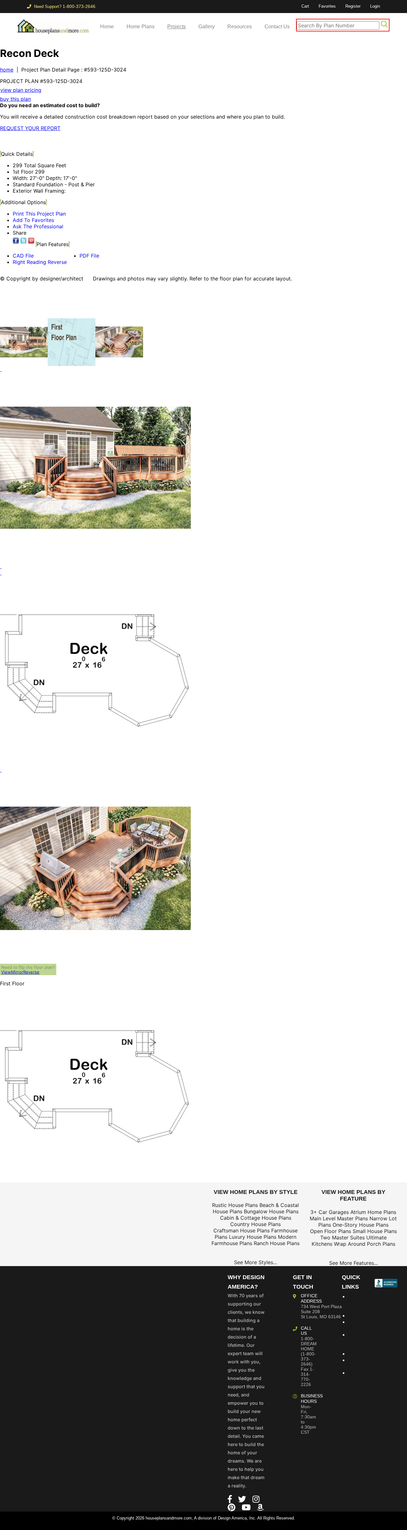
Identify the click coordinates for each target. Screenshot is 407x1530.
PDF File (89, 255)
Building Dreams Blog (357, 1302)
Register (353, 6)
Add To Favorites (33, 220)
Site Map (353, 1363)
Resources (239, 26)
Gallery (206, 26)
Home (107, 26)
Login (375, 6)
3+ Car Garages (329, 1212)
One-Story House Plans (361, 1225)
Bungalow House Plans (271, 1211)
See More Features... (353, 1263)
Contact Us (277, 26)
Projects (176, 26)
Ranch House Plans (277, 1243)
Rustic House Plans (235, 1205)
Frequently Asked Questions (361, 1340)
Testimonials (363, 1353)
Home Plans (141, 26)
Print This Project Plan (39, 213)
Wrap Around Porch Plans (364, 1244)
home (6, 69)
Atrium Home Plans (373, 1212)
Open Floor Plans (330, 1231)
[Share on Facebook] (16, 241)
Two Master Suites (342, 1237)
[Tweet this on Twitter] (23, 241)
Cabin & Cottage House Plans (255, 1218)
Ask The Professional (38, 226)
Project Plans (356, 1325)
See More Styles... (255, 1262)
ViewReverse (20, 972)
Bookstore (360, 1315)
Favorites (327, 6)
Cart (305, 6)
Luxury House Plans (252, 1237)
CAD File (23, 255)
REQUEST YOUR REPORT (30, 128)
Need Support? (64, 6)
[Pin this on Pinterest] (125, 141)
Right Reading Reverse (40, 262)
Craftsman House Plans (241, 1230)
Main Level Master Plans (339, 1218)
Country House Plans (255, 1224)
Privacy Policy (357, 1375)
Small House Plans (375, 1231)
